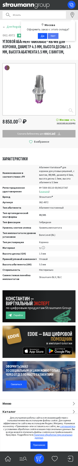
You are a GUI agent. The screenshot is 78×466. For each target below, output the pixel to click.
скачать (44, 191)
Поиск (8, 14)
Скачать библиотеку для (30, 134)
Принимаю (39, 445)
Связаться (16, 384)
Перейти (18, 315)
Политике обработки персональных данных (53, 436)
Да (42, 36)
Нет (53, 36)
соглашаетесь (67, 426)
